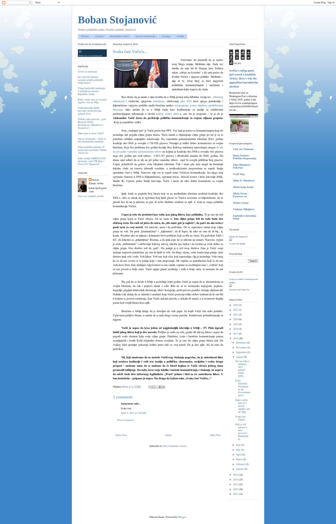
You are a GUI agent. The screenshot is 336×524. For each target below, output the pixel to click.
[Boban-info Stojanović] (230, 240)
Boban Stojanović (117, 20)
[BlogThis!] (153, 387)
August (240, 356)
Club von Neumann (243, 149)
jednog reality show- (168, 113)
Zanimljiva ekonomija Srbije (244, 217)
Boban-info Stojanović (238, 237)
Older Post (215, 435)
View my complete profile (91, 196)
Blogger (182, 517)
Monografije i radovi (119, 36)
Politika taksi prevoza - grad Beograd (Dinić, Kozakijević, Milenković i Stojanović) (92, 123)
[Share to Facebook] (160, 387)
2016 (236, 338)
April (239, 454)
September (241, 352)
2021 (236, 314)
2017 (236, 333)
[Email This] (150, 387)
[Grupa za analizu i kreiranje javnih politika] (230, 286)
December (241, 342)
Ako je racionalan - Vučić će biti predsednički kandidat (92, 140)
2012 (236, 489)
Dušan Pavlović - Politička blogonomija (244, 157)
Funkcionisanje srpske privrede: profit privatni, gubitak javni (90, 110)
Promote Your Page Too (239, 290)
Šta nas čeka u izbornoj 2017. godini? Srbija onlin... (242, 368)
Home (169, 435)
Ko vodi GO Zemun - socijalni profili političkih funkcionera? (90, 80)
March (239, 459)
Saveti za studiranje (87, 71)
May (238, 449)
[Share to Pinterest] (163, 387)
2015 (236, 474)
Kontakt (180, 36)
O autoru (99, 36)
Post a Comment (125, 420)
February (241, 464)
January (240, 468)
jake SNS (186, 101)
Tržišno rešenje (241, 203)
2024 (236, 305)
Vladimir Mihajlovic (243, 209)
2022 (236, 309)
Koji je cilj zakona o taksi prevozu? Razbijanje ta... (241, 432)
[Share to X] (157, 387)
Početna (85, 36)
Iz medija (166, 36)
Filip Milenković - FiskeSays (242, 166)
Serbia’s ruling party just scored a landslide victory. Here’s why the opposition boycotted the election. (243, 78)
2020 (236, 319)
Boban (95, 180)
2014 (236, 479)
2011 (236, 493)
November (241, 347)
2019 (236, 324)
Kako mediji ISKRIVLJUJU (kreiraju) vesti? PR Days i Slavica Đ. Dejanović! (92, 161)
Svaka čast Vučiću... (241, 418)
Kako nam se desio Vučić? (91, 133)
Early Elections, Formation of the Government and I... (242, 388)
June (238, 444)
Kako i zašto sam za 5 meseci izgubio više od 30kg (92, 101)
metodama (158, 101)
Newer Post (121, 435)
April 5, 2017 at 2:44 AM (133, 412)
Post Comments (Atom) (175, 446)
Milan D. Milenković (243, 180)
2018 (236, 328)
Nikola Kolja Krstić (243, 187)
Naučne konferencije (145, 36)
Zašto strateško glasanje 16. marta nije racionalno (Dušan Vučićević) (92, 149)
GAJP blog (239, 174)
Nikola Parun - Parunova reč (241, 195)
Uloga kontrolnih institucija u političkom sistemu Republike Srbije (91, 91)
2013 (236, 484)
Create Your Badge (237, 244)
